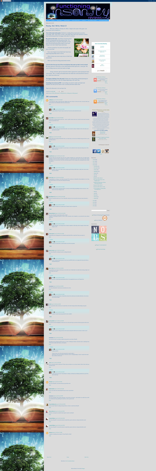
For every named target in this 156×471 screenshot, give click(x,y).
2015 (94, 164)
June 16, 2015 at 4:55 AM (56, 362)
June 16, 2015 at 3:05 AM (59, 167)
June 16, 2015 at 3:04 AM (59, 127)
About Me (53, 20)
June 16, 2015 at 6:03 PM (60, 404)
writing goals (69, 93)
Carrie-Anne (51, 177)
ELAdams (50, 381)
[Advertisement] (100, 30)
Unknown (51, 432)
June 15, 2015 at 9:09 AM (57, 99)
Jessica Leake (51, 233)
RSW (55, 93)
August (95, 173)
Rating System (59, 20)
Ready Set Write (51, 93)
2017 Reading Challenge (100, 87)
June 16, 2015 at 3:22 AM (59, 277)
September (96, 171)
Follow (100, 154)
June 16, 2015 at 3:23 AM (59, 312)
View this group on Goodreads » (104, 144)
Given (102, 64)
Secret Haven (102, 55)
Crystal (50, 136)
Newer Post (49, 457)
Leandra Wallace (52, 418)
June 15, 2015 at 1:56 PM (59, 320)
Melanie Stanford (52, 213)
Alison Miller (51, 117)
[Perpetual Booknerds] (94, 114)
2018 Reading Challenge (100, 76)
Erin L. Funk (51, 268)
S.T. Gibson (102, 47)
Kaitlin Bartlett (51, 388)
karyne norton (51, 250)
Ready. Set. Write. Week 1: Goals (99, 186)
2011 (94, 205)
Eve (52, 109)
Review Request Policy (76, 20)
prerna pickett (51, 320)
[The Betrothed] (94, 133)
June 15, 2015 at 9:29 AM (56, 136)
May (95, 191)
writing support (75, 93)
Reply (50, 104)
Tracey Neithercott (52, 404)
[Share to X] (60, 91)
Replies (51, 165)
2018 (94, 159)
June (95, 176)
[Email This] (58, 91)
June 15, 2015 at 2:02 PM (58, 337)
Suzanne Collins (103, 138)
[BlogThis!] (59, 91)
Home (48, 20)
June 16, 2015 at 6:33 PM (59, 411)
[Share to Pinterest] (63, 91)
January (95, 198)
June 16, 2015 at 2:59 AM (59, 109)
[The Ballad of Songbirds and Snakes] (94, 139)
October (95, 169)
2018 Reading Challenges (103, 20)
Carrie (50, 362)
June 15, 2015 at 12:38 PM (58, 268)
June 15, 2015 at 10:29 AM (59, 177)
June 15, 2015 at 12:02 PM (60, 213)
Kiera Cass (103, 133)
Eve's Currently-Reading (101, 43)
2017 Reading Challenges (92, 20)
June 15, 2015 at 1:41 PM (56, 304)
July (94, 174)
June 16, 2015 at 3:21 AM (59, 241)
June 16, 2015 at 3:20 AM (59, 223)
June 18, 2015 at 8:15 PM (60, 418)
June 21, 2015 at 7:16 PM (57, 432)
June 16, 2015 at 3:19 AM (59, 186)
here (59, 30)
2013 (94, 202)
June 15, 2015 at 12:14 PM (59, 233)
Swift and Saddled (102, 60)
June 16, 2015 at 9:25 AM (59, 388)
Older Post (86, 457)
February (95, 196)
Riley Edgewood (52, 196)
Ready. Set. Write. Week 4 (98, 178)
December (96, 166)
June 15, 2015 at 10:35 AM (60, 196)
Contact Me (84, 20)
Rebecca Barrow (52, 411)
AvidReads (51, 99)
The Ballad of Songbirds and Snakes (102, 137)
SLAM (50, 304)
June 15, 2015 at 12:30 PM (59, 250)
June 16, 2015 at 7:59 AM (57, 381)
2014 (94, 200)
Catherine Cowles (102, 56)
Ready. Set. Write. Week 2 (98, 185)
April (95, 193)
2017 (94, 161)
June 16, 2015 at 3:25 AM (59, 349)
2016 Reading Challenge (100, 98)
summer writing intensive (61, 93)
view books (106, 83)
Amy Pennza (102, 65)
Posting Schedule (67, 20)
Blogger (83, 468)
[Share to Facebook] (62, 91)
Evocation (102, 46)
